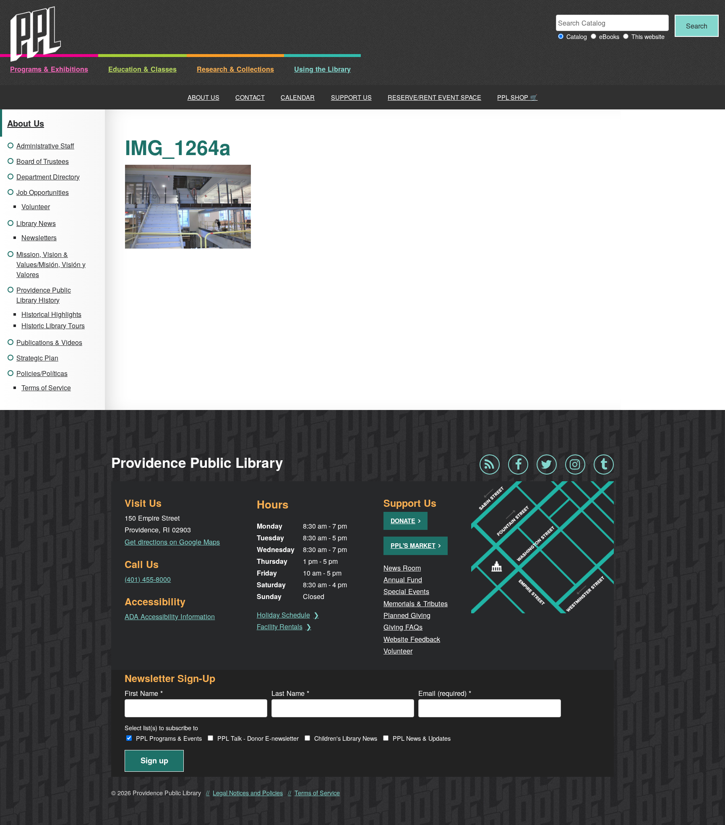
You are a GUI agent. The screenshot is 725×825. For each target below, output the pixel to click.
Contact (250, 97)
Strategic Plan (37, 358)
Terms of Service (46, 387)
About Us (203, 97)
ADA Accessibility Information (170, 616)
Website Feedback (411, 639)
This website (648, 36)
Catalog (576, 36)
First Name (144, 693)
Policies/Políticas (42, 373)
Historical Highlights (51, 314)
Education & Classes (142, 69)
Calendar (298, 97)
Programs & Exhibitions (49, 69)
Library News (36, 223)
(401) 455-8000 (148, 579)
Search (696, 26)
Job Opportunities (42, 192)
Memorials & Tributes (415, 603)
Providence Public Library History (43, 295)
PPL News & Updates (422, 738)
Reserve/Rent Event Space (434, 97)
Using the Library (322, 69)
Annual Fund (402, 579)
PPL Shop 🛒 (517, 97)
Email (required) (444, 693)
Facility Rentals (280, 626)
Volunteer (35, 206)
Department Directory (48, 177)
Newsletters (39, 237)
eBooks (609, 36)
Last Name (290, 693)
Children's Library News (345, 738)
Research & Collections (235, 69)
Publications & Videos (49, 342)
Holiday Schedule (283, 615)
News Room (402, 568)
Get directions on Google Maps (172, 542)
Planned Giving (406, 615)
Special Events (406, 591)
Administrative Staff (45, 145)
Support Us (351, 97)
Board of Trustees (42, 161)
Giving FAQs (402, 627)
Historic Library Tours (53, 325)
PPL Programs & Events (169, 738)
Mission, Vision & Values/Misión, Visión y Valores (51, 264)
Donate (403, 520)
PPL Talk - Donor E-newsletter (258, 738)
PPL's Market (413, 545)
